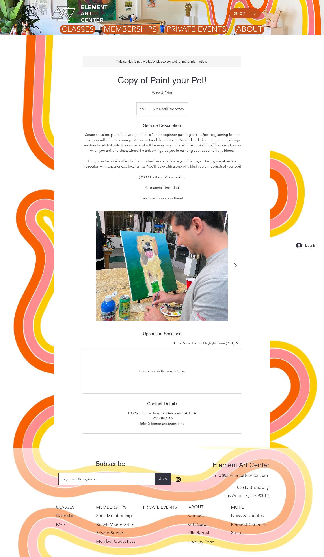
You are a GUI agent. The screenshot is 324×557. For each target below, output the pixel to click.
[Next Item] (235, 266)
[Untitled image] (162, 266)
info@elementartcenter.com (241, 475)
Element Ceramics (249, 524)
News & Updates (247, 515)
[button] (77, 29)
